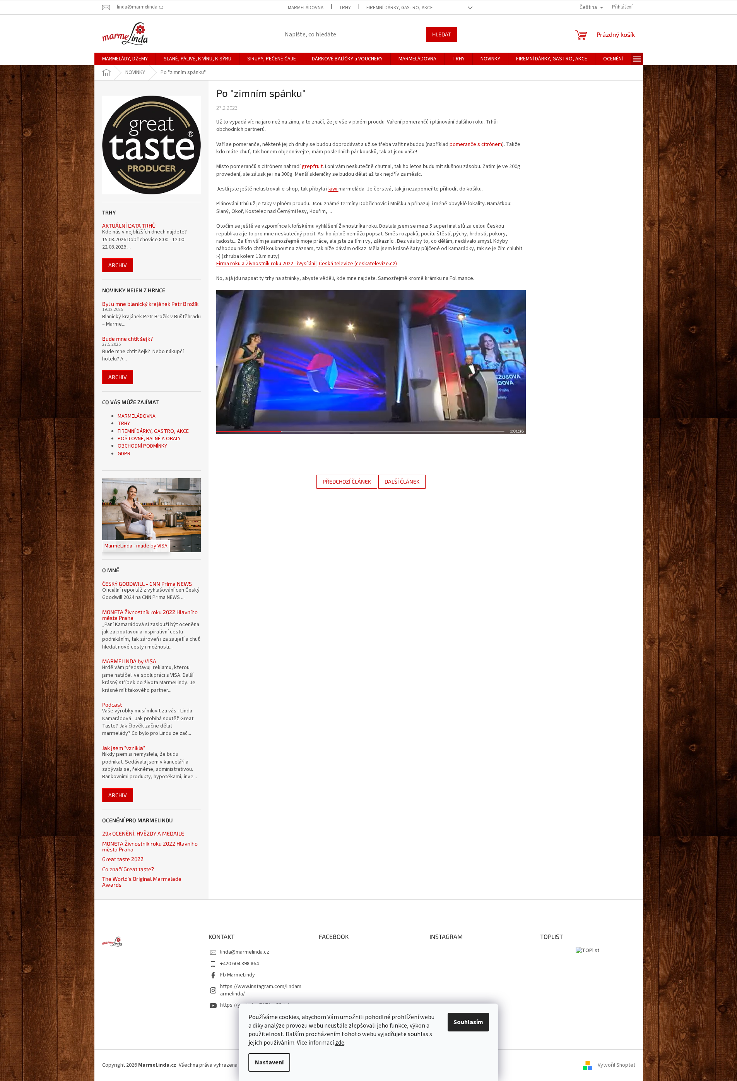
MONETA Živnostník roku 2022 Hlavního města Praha (150, 615)
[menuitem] (125, 59)
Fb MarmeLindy (237, 975)
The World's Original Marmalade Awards (141, 882)
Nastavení (269, 1062)
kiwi (333, 189)
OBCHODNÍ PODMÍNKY (142, 446)
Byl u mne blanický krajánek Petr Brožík (150, 304)
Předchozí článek (347, 481)
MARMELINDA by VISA (129, 661)
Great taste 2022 (123, 859)
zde (339, 1042)
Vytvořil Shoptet (616, 1065)
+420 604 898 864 (239, 964)
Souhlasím (468, 1022)
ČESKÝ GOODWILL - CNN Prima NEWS (147, 584)
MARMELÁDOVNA (305, 7)
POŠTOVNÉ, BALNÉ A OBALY (149, 439)
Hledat (441, 34)
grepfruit (312, 166)
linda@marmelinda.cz (244, 952)
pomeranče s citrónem (476, 144)
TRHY (345, 7)
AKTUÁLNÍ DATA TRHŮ (129, 225)
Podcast (112, 704)
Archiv (117, 265)
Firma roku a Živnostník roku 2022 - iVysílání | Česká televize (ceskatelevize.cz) (306, 264)
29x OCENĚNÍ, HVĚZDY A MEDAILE (143, 833)
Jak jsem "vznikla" (123, 748)
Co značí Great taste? (128, 869)
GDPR (124, 454)
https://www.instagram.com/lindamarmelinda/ (260, 990)
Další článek (402, 481)
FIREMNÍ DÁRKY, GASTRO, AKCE (399, 7)
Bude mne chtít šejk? (127, 338)
